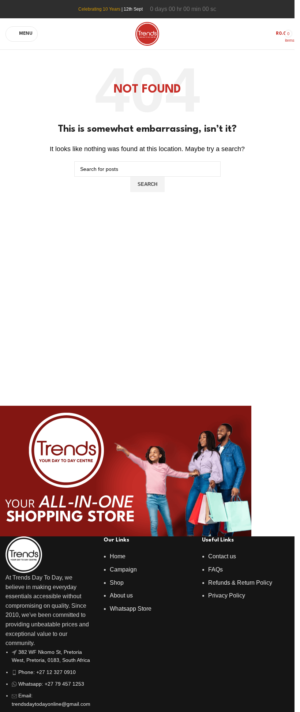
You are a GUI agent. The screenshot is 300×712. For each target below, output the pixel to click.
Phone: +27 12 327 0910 (47, 672)
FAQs (215, 569)
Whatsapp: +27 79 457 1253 (51, 684)
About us (121, 595)
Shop (117, 583)
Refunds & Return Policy (240, 583)
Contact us (222, 556)
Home (117, 556)
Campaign (123, 569)
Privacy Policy (226, 595)
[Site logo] (147, 33)
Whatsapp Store (130, 609)
